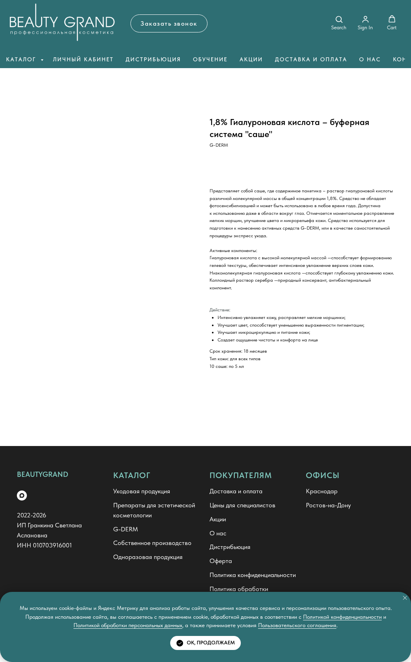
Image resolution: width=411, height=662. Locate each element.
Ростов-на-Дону (328, 505)
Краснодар (322, 491)
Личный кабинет (83, 59)
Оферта (221, 561)
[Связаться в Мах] (22, 495)
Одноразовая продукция (148, 557)
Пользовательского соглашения (297, 625)
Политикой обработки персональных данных (127, 625)
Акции (251, 59)
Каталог (22, 59)
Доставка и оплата (311, 59)
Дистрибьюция (153, 59)
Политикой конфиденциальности (342, 617)
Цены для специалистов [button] (242, 505)
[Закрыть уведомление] (405, 598)
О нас (370, 59)
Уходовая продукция (141, 491)
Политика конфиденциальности (253, 575)
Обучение (210, 59)
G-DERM (125, 529)
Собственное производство (152, 543)
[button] (169, 23)
